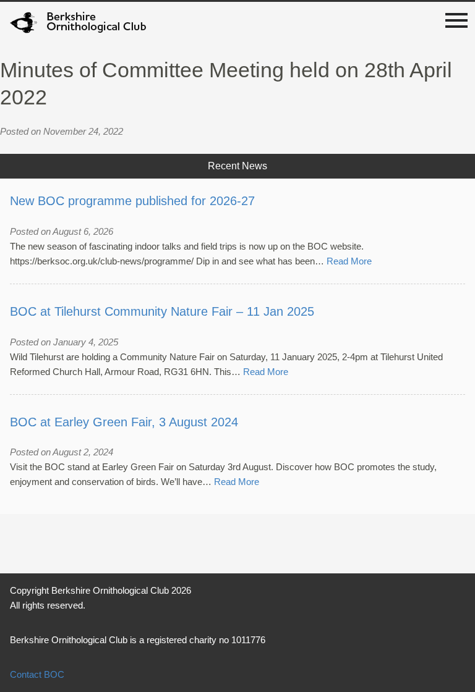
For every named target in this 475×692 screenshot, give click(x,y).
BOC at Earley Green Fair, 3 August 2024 (124, 422)
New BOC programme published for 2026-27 (132, 201)
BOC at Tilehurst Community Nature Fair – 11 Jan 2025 (162, 311)
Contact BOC (37, 674)
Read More (349, 261)
